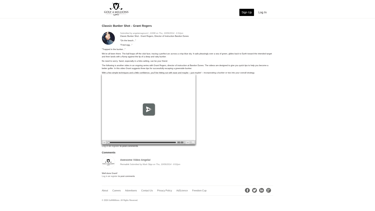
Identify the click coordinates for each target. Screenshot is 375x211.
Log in (105, 146)
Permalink (124, 164)
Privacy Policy (164, 190)
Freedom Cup (199, 190)
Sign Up (247, 12)
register (115, 146)
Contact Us (147, 190)
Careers (116, 190)
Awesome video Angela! (135, 159)
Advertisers (131, 190)
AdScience (182, 190)
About (105, 190)
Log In (262, 12)
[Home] (117, 9)
